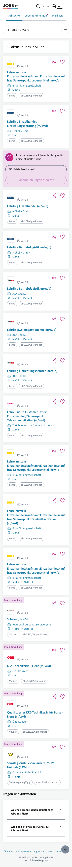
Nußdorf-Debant (22, 298)
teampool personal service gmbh (32, 624)
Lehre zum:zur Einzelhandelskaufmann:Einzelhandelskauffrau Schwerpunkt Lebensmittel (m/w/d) (36, 76)
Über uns (8, 851)
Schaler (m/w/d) (18, 619)
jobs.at (30, 857)
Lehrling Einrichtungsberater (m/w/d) (32, 371)
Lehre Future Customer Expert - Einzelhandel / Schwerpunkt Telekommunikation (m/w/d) (28, 416)
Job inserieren (23, 851)
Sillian (39, 47)
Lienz (15, 135)
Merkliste (57, 15)
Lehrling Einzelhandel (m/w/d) (27, 206)
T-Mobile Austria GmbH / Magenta (33, 425)
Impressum (39, 851)
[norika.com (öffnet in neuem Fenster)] (36, 860)
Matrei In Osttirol (22, 582)
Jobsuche (14, 15)
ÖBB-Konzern (20, 671)
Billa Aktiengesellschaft (26, 85)
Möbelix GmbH (21, 130)
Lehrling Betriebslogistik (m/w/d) (29, 247)
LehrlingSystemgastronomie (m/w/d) (31, 329)
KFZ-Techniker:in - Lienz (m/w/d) (29, 666)
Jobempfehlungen (36, 15)
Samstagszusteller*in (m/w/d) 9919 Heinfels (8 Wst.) (30, 765)
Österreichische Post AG (26, 772)
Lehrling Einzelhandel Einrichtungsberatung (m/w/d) (27, 123)
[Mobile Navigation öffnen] (67, 6)
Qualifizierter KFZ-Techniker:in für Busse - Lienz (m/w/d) (35, 714)
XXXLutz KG (19, 293)
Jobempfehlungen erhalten (36, 180)
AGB (50, 851)
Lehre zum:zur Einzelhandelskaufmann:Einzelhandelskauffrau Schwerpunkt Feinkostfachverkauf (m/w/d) (36, 517)
